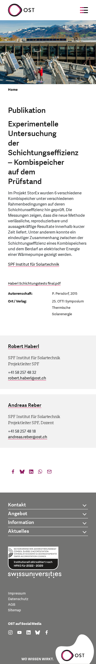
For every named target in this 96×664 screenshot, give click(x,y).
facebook (13, 473)
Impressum (17, 593)
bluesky (22, 473)
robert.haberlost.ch (27, 378)
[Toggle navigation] (84, 10)
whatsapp (40, 473)
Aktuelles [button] (18, 531)
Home (13, 89)
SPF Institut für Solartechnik (33, 264)
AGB (11, 604)
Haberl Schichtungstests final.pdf (34, 283)
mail (49, 473)
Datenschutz (18, 599)
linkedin (31, 473)
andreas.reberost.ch (27, 437)
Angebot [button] (17, 513)
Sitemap (14, 610)
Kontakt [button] (17, 505)
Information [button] (21, 522)
